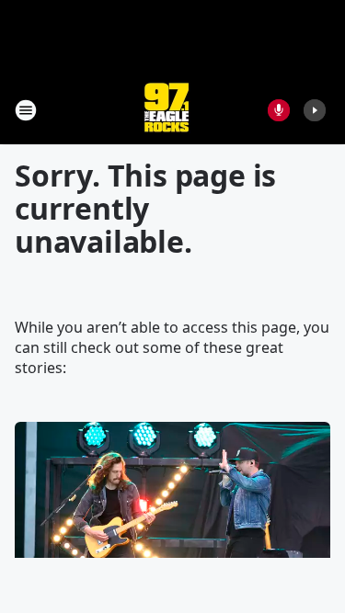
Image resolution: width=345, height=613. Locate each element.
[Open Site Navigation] (26, 110)
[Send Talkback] (279, 110)
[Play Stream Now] (315, 110)
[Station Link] (166, 110)
